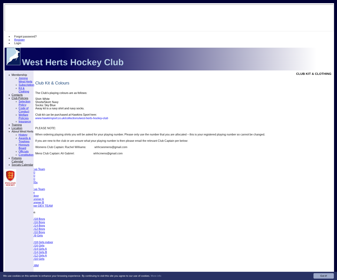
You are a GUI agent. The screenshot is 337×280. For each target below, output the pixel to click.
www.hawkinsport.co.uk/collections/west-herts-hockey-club (71, 118)
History (23, 134)
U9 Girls (38, 235)
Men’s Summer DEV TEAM (36, 205)
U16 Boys (39, 222)
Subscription (26, 84)
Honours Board (24, 146)
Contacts (17, 94)
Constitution (26, 154)
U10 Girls (38, 258)
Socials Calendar (22, 164)
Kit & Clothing (24, 90)
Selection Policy (24, 103)
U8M (36, 265)
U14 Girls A (40, 248)
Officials (24, 151)
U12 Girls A (40, 255)
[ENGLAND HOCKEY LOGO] (10, 185)
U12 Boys (39, 228)
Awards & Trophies (25, 139)
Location (17, 128)
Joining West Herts (25, 80)
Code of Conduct (24, 110)
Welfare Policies (24, 116)
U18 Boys (39, 218)
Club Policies (20, 98)
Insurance (25, 121)
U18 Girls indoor (43, 242)
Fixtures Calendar (17, 159)
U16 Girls (38, 245)
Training (17, 124)
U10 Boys (39, 232)
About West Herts (22, 131)
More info (156, 275)
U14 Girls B (40, 252)
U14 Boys (39, 225)
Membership (19, 74)
